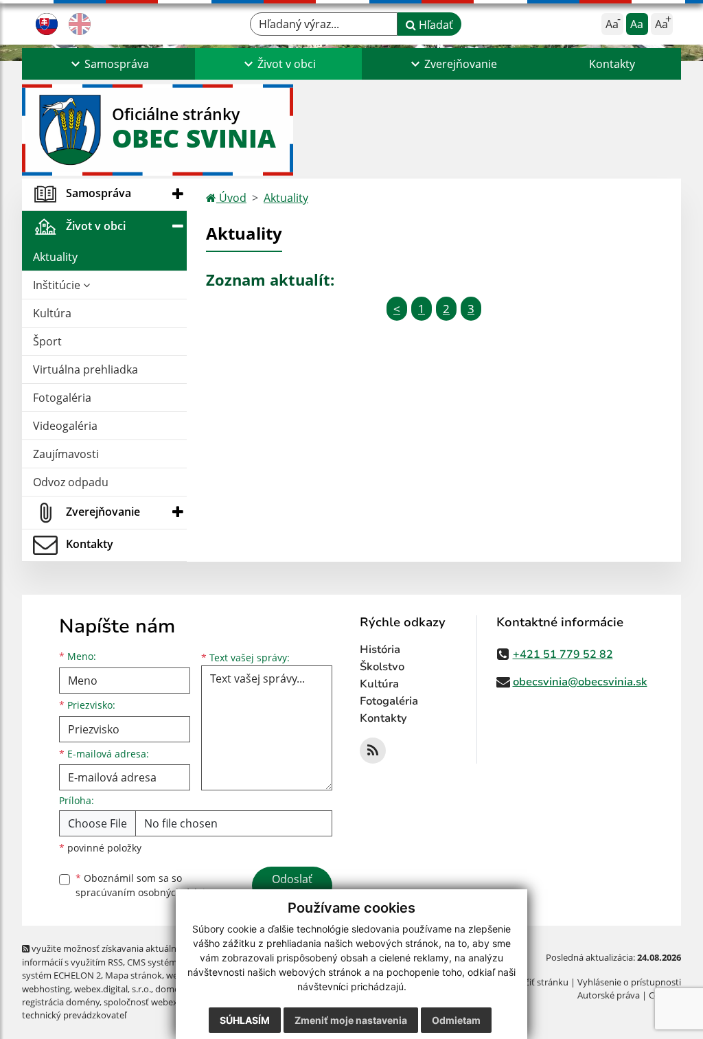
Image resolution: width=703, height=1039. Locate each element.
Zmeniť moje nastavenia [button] (351, 1020)
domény (172, 989)
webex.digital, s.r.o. (112, 989)
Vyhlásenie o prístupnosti (629, 982)
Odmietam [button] (456, 1020)
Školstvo (382, 666)
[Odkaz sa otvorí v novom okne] (373, 751)
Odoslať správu (292, 887)
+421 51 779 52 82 (563, 654)
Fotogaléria (62, 397)
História (380, 649)
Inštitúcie (58, 285)
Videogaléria (65, 425)
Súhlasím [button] (245, 1020)
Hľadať (434, 24)
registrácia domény (61, 1002)
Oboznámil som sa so (146, 885)
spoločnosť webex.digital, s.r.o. (166, 1002)
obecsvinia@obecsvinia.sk (580, 681)
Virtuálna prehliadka (85, 369)
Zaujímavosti (66, 453)
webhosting (46, 989)
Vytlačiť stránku (536, 982)
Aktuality (55, 256)
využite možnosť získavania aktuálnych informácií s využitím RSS (106, 955)
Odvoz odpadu (70, 482)
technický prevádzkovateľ (74, 1015)
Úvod (231, 197)
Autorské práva (608, 995)
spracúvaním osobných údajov (146, 892)
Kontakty (612, 63)
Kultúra (52, 313)
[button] (108, 64)
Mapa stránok (133, 975)
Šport (47, 341)
